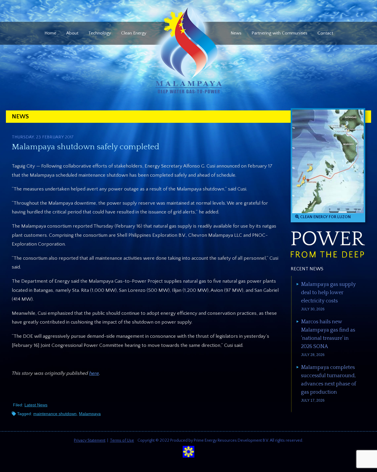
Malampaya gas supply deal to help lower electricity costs (328, 292)
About (72, 33)
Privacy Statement (89, 440)
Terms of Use (122, 440)
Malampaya (90, 413)
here (94, 373)
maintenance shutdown (55, 413)
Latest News (35, 405)
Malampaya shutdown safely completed (85, 146)
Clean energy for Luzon (325, 217)
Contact (325, 33)
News (236, 33)
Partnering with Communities (279, 33)
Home (50, 33)
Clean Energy (133, 33)
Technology (99, 33)
